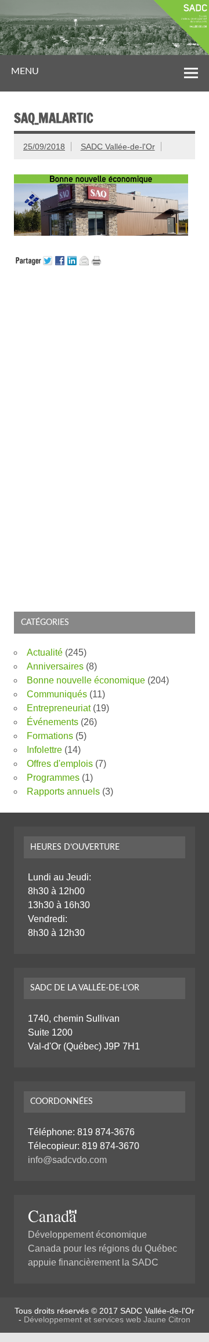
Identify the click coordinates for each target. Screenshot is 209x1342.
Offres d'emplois (60, 764)
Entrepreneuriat (59, 708)
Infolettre (44, 750)
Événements (52, 722)
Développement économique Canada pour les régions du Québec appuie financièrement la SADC (102, 1248)
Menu (25, 71)
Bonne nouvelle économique (86, 680)
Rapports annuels (63, 791)
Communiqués (57, 694)
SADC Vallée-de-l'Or (118, 146)
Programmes (53, 777)
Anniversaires (55, 666)
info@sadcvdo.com (67, 1160)
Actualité (45, 652)
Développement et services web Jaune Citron (107, 1319)
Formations (50, 736)
